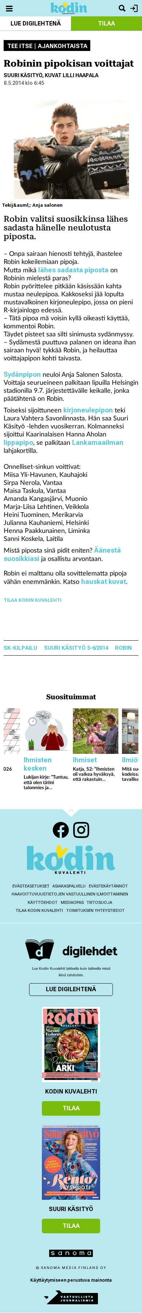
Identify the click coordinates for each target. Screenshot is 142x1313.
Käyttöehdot (43, 902)
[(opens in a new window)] (90, 951)
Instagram (81, 830)
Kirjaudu (133, 8)
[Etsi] (122, 8)
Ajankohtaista (62, 46)
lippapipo (18, 442)
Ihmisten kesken (38, 764)
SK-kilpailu (20, 648)
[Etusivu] (69, 8)
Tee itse (19, 46)
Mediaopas (72, 902)
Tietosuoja (99, 902)
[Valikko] (9, 8)
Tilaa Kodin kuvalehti (39, 910)
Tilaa (106, 23)
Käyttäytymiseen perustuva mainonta (71, 1280)
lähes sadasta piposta (73, 270)
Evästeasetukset (31, 886)
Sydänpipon (22, 374)
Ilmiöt (131, 760)
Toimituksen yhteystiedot (95, 910)
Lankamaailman (97, 442)
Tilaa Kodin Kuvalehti (33, 600)
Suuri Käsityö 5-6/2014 (76, 648)
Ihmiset (85, 760)
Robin (123, 648)
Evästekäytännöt (108, 886)
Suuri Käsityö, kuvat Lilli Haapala (51, 75)
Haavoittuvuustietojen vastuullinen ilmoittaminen (70, 894)
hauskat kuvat (103, 581)
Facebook (61, 830)
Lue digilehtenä (36, 23)
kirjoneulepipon (88, 410)
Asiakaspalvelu (69, 886)
